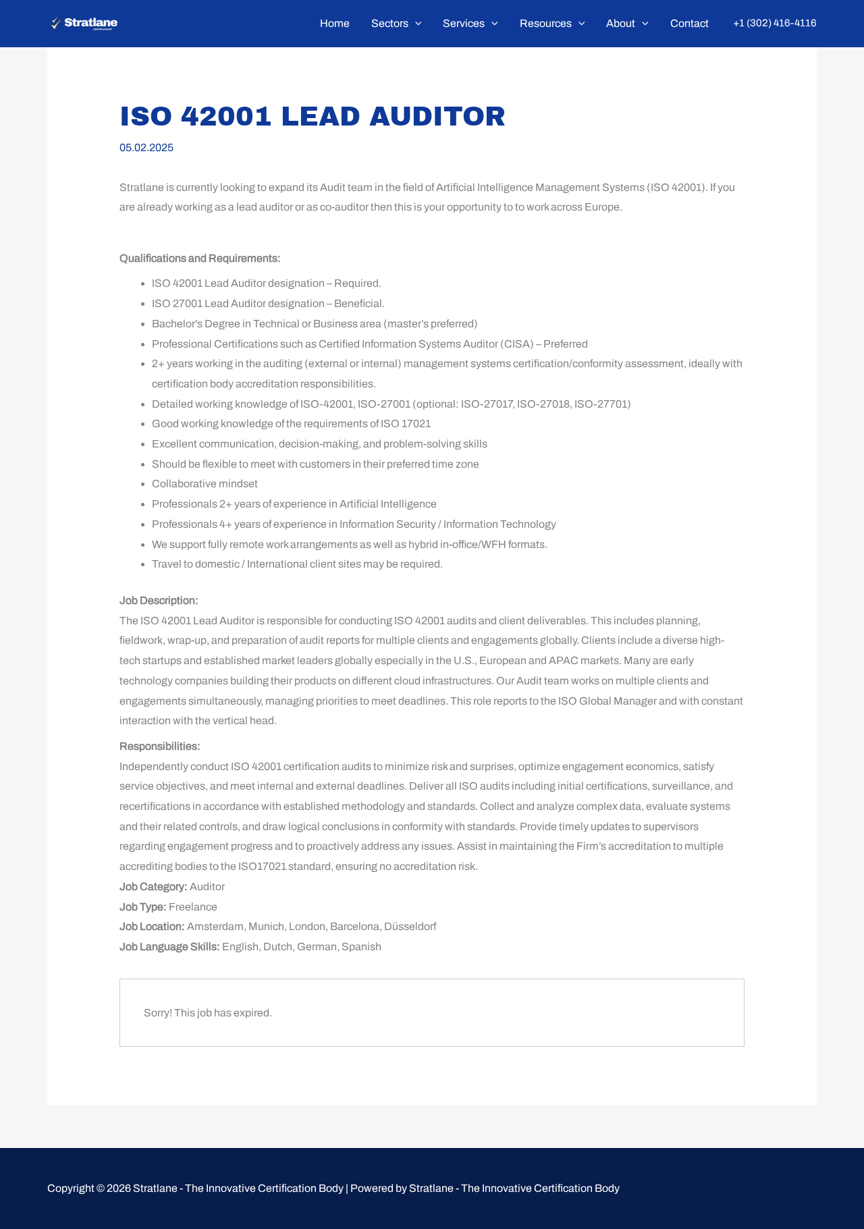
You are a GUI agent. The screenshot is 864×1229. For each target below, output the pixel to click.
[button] (415, 23)
